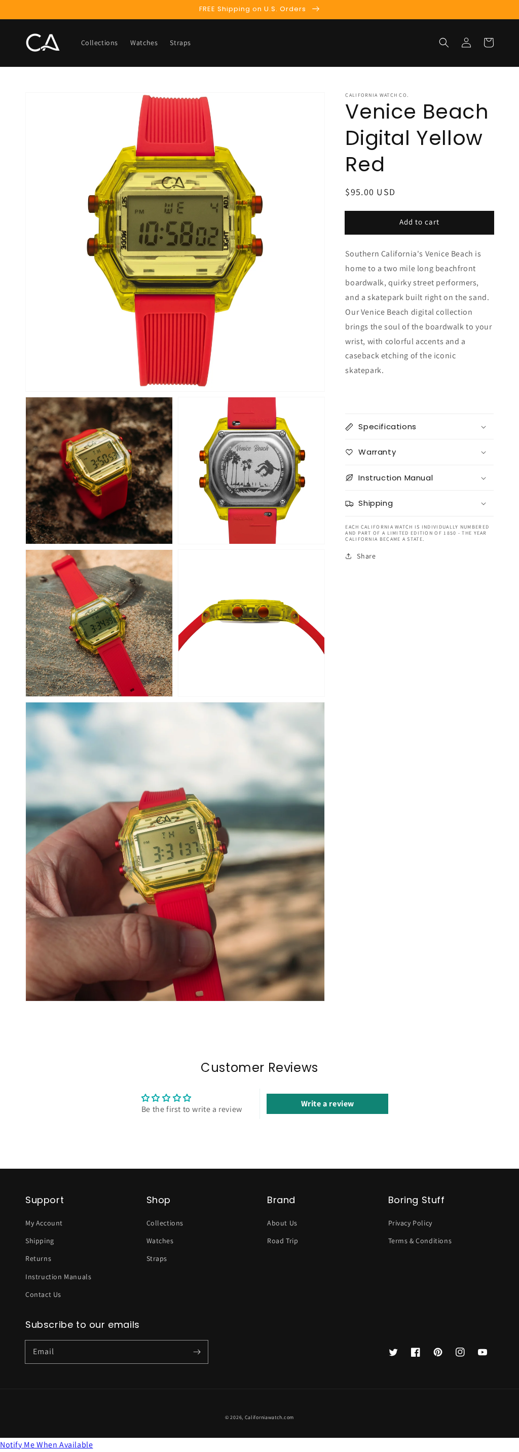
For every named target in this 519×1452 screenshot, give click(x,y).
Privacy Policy (410, 1222)
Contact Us (43, 1294)
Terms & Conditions (420, 1240)
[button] (444, 42)
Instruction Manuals (58, 1276)
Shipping (39, 1240)
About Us (282, 1222)
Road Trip (282, 1240)
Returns (38, 1258)
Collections (165, 1222)
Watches (160, 1240)
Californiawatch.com (269, 1417)
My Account (44, 1222)
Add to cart (419, 222)
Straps (157, 1258)
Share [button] (366, 556)
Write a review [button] (327, 1103)
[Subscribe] (197, 1352)
